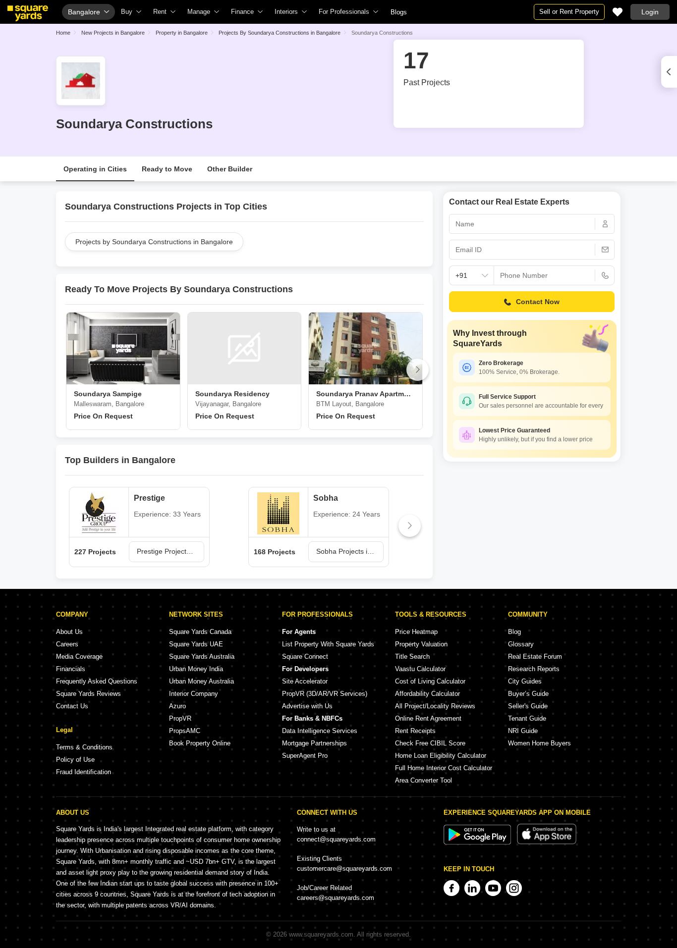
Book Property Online (199, 743)
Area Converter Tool (423, 780)
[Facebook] (451, 888)
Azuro (177, 706)
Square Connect (305, 656)
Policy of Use (75, 759)
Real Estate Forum (535, 656)
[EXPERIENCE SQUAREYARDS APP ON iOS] (546, 842)
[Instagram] (514, 888)
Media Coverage (79, 656)
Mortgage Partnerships (314, 743)
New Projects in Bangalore (113, 33)
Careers (67, 644)
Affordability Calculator (427, 693)
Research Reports (534, 669)
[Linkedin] (472, 888)
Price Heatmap (416, 631)
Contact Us (72, 706)
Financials (70, 669)
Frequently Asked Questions (96, 681)
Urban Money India (196, 669)
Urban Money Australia (201, 681)
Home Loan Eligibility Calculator (440, 755)
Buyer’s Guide (528, 693)
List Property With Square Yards (328, 644)
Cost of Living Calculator (430, 681)
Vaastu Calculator (420, 669)
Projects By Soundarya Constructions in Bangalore (279, 33)
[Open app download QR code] (669, 72)
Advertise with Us (307, 706)
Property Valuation (421, 644)
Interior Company (193, 693)
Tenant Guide (527, 718)
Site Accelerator (305, 681)
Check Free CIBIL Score (430, 743)
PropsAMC (184, 731)
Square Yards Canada (200, 631)
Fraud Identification (83, 772)
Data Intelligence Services (319, 731)
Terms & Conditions (84, 747)
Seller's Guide (528, 706)
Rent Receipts (415, 731)
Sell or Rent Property (569, 11)
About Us (69, 631)
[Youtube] (493, 888)
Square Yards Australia (201, 656)
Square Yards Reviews (88, 693)
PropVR (180, 718)
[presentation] (71, 370)
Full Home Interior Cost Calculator (443, 768)
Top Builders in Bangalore (120, 460)
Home (63, 33)
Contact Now (538, 302)
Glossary (521, 644)
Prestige (149, 498)
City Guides (525, 681)
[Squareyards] (27, 13)
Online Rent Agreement (428, 718)
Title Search (412, 656)
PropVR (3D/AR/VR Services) (324, 693)
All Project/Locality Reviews (435, 706)
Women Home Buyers (539, 743)
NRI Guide (523, 731)
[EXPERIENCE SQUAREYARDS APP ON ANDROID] (478, 842)
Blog (514, 631)
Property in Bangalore (182, 33)
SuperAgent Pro (305, 755)
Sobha (325, 498)
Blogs (399, 12)
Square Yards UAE (196, 644)
